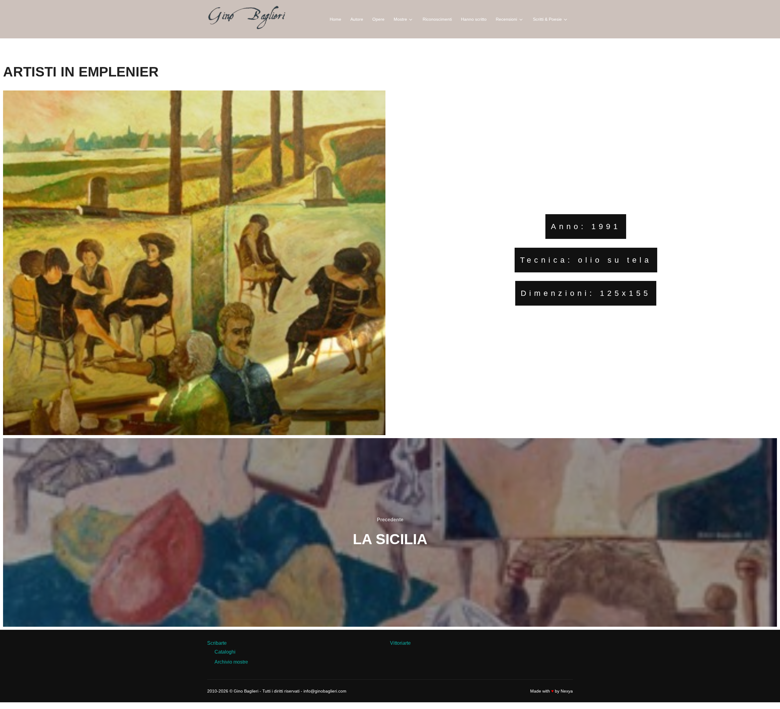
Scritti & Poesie (547, 19)
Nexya (567, 691)
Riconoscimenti (437, 19)
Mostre (400, 19)
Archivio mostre (231, 662)
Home (335, 19)
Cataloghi (225, 651)
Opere (378, 19)
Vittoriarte (400, 643)
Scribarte (217, 643)
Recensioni (506, 19)
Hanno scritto (474, 19)
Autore (356, 19)
